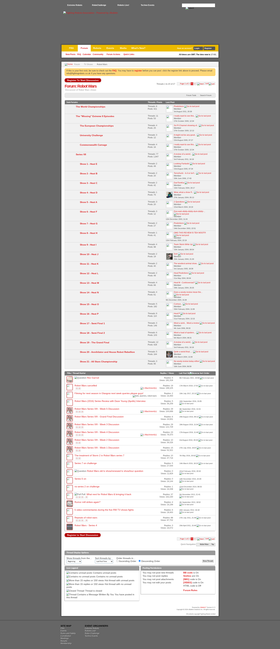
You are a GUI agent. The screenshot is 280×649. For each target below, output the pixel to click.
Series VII (81, 154)
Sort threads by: (103, 558)
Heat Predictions (181, 273)
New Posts (71, 54)
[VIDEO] (187, 582)
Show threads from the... (79, 558)
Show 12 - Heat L (89, 273)
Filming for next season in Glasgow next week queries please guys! (109, 393)
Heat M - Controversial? (184, 282)
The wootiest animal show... (186, 263)
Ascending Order (127, 561)
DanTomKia (179, 183)
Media (123, 48)
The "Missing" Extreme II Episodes (95, 116)
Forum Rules (190, 590)
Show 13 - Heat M (89, 283)
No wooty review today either (186, 361)
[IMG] (186, 579)
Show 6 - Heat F (88, 211)
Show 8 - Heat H (88, 233)
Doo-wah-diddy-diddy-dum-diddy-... (189, 211)
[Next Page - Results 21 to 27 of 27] (200, 83)
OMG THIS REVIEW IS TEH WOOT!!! (190, 233)
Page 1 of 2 (185, 84)
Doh (176, 254)
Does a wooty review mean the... (188, 292)
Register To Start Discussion (83, 80)
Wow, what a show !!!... (183, 192)
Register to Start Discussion (82, 535)
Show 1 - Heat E (88, 164)
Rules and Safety (68, 633)
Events (110, 48)
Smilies (187, 576)
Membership (66, 643)
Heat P (177, 313)
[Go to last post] (207, 378)
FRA (71, 48)
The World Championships (90, 106)
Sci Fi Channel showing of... (186, 125)
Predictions (179, 106)
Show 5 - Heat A (88, 202)
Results (64, 641)
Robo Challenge (92, 633)
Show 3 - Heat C (88, 183)
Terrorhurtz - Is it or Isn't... (185, 173)
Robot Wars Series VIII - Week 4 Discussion (97, 432)
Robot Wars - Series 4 (86, 525)
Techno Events (147, 5)
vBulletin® (203, 607)
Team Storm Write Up (183, 244)
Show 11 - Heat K (89, 264)
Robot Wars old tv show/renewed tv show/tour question (115, 471)
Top (212, 544)
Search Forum (205, 95)
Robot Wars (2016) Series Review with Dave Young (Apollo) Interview (110, 401)
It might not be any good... (185, 135)
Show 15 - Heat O (89, 304)
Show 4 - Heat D (88, 192)
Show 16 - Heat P (89, 314)
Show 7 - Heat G (89, 223)
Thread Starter (79, 373)
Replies (163, 373)
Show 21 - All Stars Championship (98, 361)
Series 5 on (80, 478)
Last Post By (184, 373)
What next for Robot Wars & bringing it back (109, 494)
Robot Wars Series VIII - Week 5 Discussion (97, 409)
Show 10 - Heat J (89, 254)
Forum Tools (191, 95)
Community (98, 54)
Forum (84, 48)
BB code (188, 572)
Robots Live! (123, 5)
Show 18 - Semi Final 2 (92, 333)
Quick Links (128, 54)
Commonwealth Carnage (93, 145)
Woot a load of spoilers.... (185, 332)
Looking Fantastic (181, 163)
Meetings (65, 638)
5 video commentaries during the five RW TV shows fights (104, 510)
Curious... (178, 304)
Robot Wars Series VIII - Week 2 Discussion (97, 440)
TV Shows (88, 64)
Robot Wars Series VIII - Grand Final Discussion (99, 416)
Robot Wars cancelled (86, 385)
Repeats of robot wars (86, 517)
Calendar (87, 54)
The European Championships (97, 125)
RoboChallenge (99, 5)
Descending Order (150, 561)
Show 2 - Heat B (88, 173)
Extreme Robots (74, 5)
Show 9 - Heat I (88, 244)
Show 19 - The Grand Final (94, 342)
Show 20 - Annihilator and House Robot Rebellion (107, 352)
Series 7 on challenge (86, 463)
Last (207, 83)
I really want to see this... (184, 116)
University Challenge (91, 135)
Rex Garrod (93, 377)
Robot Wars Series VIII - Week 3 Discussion (97, 424)
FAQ (79, 54)
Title (69, 373)
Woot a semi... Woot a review (186, 323)
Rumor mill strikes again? (87, 502)
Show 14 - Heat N (89, 292)
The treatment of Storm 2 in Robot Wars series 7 (99, 455)
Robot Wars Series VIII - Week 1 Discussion (97, 447)
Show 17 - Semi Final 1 (92, 323)
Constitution (66, 636)
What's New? (138, 48)
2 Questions (179, 202)
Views (171, 373)
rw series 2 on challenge (87, 486)
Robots (97, 48)
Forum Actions (113, 54)
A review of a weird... (183, 154)
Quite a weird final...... (183, 352)
